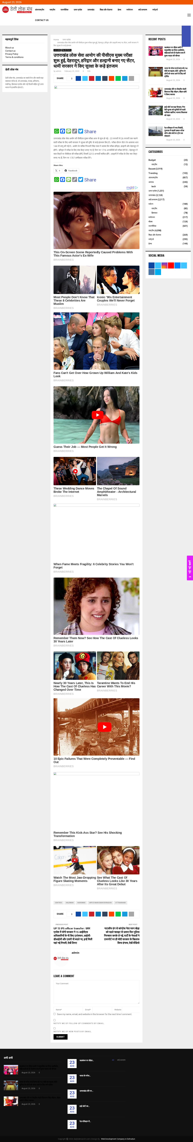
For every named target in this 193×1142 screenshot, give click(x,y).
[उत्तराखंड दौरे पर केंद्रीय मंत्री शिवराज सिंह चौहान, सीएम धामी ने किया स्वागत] (156, 92)
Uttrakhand (120, 903)
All (113, 1060)
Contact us (10, 51)
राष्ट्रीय (52, 9)
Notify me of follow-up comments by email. (79, 1023)
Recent (152, 169)
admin (58, 71)
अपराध (151, 182)
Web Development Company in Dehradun (118, 1139)
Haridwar (81, 903)
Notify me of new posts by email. (73, 1032)
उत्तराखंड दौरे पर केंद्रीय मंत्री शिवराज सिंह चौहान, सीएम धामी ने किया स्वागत (175, 91)
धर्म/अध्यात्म (142, 9)
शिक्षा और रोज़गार (106, 9)
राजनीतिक (64, 9)
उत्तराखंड (90, 9)
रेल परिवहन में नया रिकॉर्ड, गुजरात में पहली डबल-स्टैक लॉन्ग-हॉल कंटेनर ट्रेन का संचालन (174, 132)
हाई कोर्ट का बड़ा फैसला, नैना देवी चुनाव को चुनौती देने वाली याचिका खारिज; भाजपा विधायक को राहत (175, 111)
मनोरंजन (130, 9)
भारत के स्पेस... (85, 1075)
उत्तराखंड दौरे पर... (86, 1091)
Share (90, 131)
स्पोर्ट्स (155, 9)
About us (9, 47)
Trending (153, 173)
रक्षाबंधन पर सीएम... (87, 1060)
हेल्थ (119, 9)
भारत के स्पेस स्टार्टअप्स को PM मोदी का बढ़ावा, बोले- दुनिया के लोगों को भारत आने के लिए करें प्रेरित (176, 72)
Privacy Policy (11, 54)
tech (154, 186)
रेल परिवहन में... (85, 1121)
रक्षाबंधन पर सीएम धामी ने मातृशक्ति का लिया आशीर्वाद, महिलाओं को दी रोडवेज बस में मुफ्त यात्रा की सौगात (174, 51)
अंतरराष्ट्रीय (39, 9)
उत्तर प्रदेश (78, 9)
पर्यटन (151, 204)
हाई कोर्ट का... (85, 1106)
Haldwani (70, 903)
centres (58, 903)
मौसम (150, 221)
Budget (152, 160)
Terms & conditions (14, 57)
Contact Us (42, 20)
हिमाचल (154, 213)
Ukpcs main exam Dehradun (100, 903)
